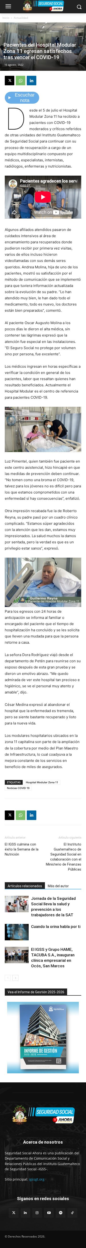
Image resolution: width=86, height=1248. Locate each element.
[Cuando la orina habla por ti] (17, 932)
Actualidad (21, 18)
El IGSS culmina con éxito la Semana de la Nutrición (21, 849)
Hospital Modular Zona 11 (42, 782)
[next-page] (15, 978)
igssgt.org (36, 1179)
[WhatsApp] (20, 80)
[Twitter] (13, 1212)
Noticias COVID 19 (18, 788)
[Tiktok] (72, 1212)
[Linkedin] (31, 80)
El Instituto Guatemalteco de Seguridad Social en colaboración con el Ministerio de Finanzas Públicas (63, 856)
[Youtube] (49, 1212)
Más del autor (58, 886)
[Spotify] (60, 1212)
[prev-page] (8, 978)
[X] (9, 80)
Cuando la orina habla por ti (56, 926)
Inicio (5, 18)
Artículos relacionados (25, 886)
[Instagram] (37, 1212)
